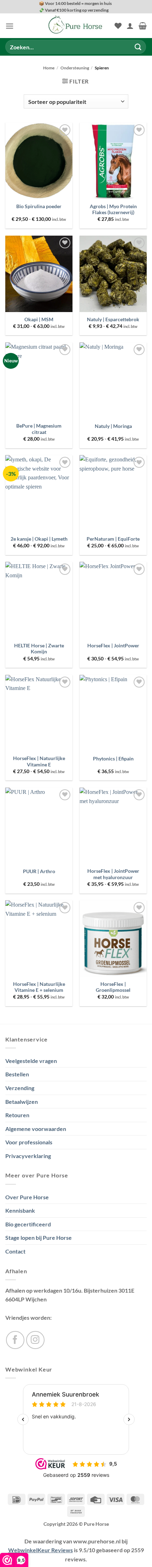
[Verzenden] (138, 47)
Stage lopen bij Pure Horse (38, 1237)
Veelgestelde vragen (31, 1060)
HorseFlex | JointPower (113, 645)
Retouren (17, 1115)
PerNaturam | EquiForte (113, 539)
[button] (9, 26)
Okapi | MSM (38, 319)
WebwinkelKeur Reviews (40, 1550)
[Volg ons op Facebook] (15, 1340)
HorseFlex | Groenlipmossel (113, 987)
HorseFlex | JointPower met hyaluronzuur (113, 874)
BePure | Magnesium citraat (39, 429)
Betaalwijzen (21, 1101)
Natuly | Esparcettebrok (113, 319)
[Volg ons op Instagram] (35, 1340)
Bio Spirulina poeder (39, 206)
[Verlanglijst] (118, 25)
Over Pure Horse (27, 1197)
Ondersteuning (74, 67)
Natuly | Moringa (113, 426)
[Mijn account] (130, 25)
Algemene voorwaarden (35, 1128)
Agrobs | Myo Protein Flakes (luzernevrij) (113, 210)
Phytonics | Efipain (113, 758)
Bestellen (17, 1074)
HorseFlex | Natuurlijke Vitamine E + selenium (39, 987)
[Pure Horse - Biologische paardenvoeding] (75, 25)
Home (48, 67)
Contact (15, 1251)
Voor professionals (28, 1142)
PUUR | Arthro (39, 871)
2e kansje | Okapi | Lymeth (39, 539)
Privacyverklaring (28, 1155)
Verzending (19, 1087)
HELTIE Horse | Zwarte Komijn (39, 649)
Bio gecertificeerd (28, 1224)
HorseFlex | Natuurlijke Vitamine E (39, 761)
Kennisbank (20, 1210)
